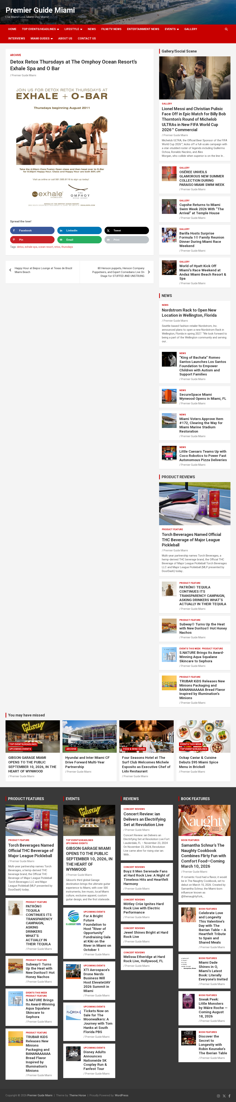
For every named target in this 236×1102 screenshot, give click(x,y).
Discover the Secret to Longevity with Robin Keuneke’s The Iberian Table (213, 1044)
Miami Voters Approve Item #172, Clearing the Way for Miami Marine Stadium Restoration (201, 425)
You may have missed (26, 715)
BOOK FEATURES (195, 799)
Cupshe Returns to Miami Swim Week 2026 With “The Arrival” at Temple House (201, 209)
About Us (65, 38)
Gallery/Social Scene (179, 51)
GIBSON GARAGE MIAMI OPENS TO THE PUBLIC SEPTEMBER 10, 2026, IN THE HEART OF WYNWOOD (32, 764)
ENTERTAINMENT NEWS (143, 29)
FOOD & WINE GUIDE (134, 749)
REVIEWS (131, 799)
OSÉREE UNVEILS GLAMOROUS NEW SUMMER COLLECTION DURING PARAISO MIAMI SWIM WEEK (201, 178)
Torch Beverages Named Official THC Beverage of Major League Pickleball (191, 539)
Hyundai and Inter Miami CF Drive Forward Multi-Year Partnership (87, 762)
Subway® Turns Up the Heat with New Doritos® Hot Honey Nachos (203, 628)
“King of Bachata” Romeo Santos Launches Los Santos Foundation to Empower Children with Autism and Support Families (202, 365)
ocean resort (45, 246)
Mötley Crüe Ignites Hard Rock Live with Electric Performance (144, 908)
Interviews (16, 38)
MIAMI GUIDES (40, 38)
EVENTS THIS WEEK (190, 648)
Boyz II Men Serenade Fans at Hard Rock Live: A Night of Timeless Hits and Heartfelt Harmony (146, 877)
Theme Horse (77, 1095)
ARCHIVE (15, 55)
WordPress (121, 1095)
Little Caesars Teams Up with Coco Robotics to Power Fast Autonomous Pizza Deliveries (203, 455)
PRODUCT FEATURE (172, 529)
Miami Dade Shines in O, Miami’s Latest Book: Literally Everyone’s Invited (213, 970)
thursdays (67, 246)
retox (57, 246)
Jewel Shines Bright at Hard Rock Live (146, 934)
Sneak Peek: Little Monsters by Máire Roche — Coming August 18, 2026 (213, 1007)
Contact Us (87, 38)
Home (12, 29)
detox (20, 246)
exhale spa (31, 246)
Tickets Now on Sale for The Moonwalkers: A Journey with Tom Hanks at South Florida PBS (98, 1021)
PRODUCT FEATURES (26, 799)
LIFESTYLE (72, 29)
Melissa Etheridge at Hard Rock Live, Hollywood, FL (144, 959)
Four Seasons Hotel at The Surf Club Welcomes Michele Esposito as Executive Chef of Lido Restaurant (146, 764)
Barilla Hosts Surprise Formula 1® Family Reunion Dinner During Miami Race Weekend (201, 239)
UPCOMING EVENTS (20, 749)
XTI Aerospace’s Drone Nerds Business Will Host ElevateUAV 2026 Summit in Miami (97, 980)
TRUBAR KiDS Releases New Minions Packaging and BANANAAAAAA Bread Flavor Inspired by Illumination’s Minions (202, 689)
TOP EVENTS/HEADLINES (39, 29)
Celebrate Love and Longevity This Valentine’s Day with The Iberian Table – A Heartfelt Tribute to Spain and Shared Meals (212, 927)
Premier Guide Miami (40, 10)
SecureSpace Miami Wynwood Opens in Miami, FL (202, 396)
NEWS (92, 29)
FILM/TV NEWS (111, 29)
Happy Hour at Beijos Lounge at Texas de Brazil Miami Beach (43, 270)
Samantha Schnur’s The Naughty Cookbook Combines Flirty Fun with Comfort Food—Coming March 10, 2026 (203, 856)
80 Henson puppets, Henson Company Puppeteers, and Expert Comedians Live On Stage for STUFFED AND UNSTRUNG (118, 272)
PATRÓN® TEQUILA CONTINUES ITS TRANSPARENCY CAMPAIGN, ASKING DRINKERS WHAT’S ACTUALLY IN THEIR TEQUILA (202, 595)
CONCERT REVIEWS (134, 809)
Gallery (167, 103)
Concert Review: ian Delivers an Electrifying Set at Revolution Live (145, 819)
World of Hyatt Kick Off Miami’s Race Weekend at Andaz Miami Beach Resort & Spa (202, 272)
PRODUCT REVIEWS (178, 477)
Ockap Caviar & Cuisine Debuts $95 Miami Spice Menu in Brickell (198, 762)
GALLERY (190, 29)
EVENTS (170, 29)
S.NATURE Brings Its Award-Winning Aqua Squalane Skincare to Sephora (201, 656)
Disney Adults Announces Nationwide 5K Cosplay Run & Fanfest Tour (95, 1060)
